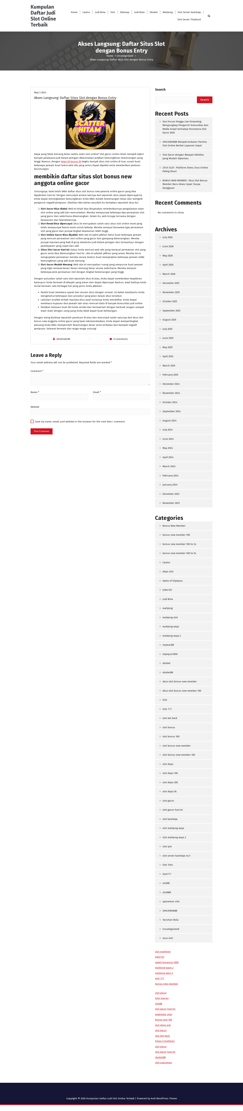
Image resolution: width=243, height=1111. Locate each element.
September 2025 (171, 310)
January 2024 (170, 484)
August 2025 (169, 319)
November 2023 (171, 503)
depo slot (167, 571)
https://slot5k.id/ (165, 1041)
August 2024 (169, 420)
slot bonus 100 (171, 736)
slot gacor (168, 800)
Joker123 (167, 589)
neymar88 (168, 644)
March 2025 (168, 365)
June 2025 (167, 338)
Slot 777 (167, 709)
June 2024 (168, 438)
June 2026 (168, 246)
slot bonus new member (176, 745)
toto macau (162, 998)
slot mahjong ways (173, 828)
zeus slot (167, 938)
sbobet (166, 663)
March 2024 (169, 466)
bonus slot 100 (163, 1019)
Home (74, 12)
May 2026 (167, 255)
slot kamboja (170, 819)
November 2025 (171, 292)
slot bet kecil (169, 718)
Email (97, 392)
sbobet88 (167, 672)
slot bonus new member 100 (178, 754)
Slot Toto (167, 864)
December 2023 (170, 493)
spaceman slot (171, 901)
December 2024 (171, 383)
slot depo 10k (170, 773)
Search (160, 89)
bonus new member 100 (176, 534)
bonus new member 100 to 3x (179, 544)
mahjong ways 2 (171, 635)
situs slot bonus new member (179, 681)
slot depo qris (163, 1025)
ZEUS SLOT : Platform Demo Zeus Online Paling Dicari (185, 169)
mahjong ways (170, 626)
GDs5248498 (63, 339)
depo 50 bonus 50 (71, 161)
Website (35, 406)
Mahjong (168, 12)
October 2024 (169, 402)
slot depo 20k (170, 782)
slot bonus (168, 727)
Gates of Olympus (172, 580)
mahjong (167, 608)
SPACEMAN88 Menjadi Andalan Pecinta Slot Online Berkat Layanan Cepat (184, 143)
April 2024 (168, 457)
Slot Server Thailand (189, 19)
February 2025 (170, 374)
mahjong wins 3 (164, 973)
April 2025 (167, 356)
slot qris (167, 846)
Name (35, 392)
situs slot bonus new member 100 (181, 690)
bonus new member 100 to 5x (179, 553)
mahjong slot (170, 617)
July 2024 (167, 429)
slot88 (166, 883)
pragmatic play (163, 1014)
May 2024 (167, 448)
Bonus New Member (173, 525)
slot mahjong (162, 951)
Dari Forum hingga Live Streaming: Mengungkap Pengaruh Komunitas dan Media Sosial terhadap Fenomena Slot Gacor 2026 (185, 127)
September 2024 (171, 411)
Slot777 (166, 874)
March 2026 (168, 273)
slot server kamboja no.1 (176, 855)
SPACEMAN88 (169, 910)
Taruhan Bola (170, 919)
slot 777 (159, 978)
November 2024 (171, 393)
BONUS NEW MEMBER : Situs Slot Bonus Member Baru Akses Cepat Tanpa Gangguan (184, 184)
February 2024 (170, 475)
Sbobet (154, 12)
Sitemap (124, 12)
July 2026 (167, 237)
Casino (86, 12)
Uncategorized (125, 55)
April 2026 (167, 264)
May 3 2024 (40, 92)
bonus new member (166, 983)
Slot (112, 12)
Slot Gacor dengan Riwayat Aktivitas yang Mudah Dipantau (183, 156)
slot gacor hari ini (172, 809)
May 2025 (167, 347)
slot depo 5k (169, 791)
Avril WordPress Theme (164, 1098)
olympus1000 (170, 654)
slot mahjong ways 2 (174, 837)
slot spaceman (163, 1062)
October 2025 (169, 301)
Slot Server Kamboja (189, 12)
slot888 (166, 892)
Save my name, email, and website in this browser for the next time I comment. (80, 421)
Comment (37, 371)
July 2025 (167, 328)
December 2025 (170, 283)
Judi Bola (100, 12)
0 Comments (121, 339)
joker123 (159, 956)
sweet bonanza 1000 (167, 962)
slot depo (167, 764)
